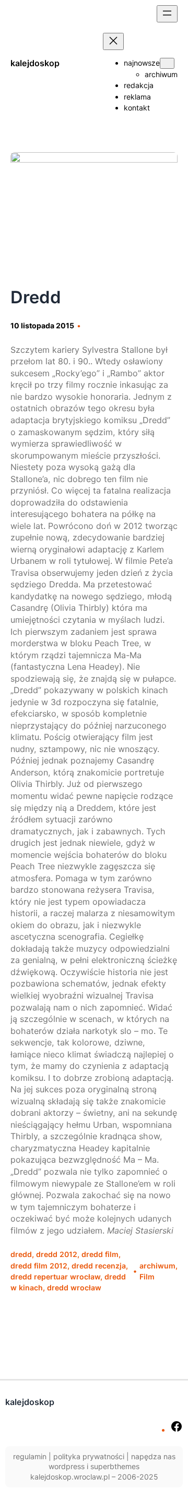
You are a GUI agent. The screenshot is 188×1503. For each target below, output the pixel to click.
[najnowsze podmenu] (167, 63)
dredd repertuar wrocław (55, 1276)
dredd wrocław (74, 1287)
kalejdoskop (35, 63)
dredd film (100, 1254)
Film (147, 1276)
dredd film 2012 (38, 1265)
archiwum (157, 1265)
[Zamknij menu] (113, 41)
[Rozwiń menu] (167, 13)
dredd (21, 1254)
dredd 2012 (56, 1254)
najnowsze (142, 62)
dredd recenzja (99, 1265)
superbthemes (114, 1466)
